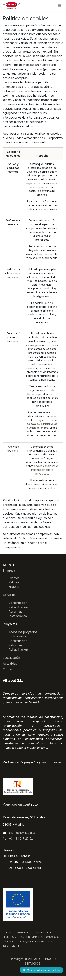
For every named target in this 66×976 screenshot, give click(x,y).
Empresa (9, 570)
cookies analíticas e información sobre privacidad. (44, 469)
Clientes (14, 578)
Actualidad (10, 663)
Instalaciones (18, 616)
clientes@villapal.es (22, 832)
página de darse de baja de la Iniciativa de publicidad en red (42, 423)
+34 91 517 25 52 (21, 838)
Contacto (9, 669)
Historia (14, 586)
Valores (14, 582)
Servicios (9, 595)
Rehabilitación (18, 607)
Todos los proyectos (23, 632)
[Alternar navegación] (59, 5)
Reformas (15, 611)
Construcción (18, 603)
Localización (11, 657)
